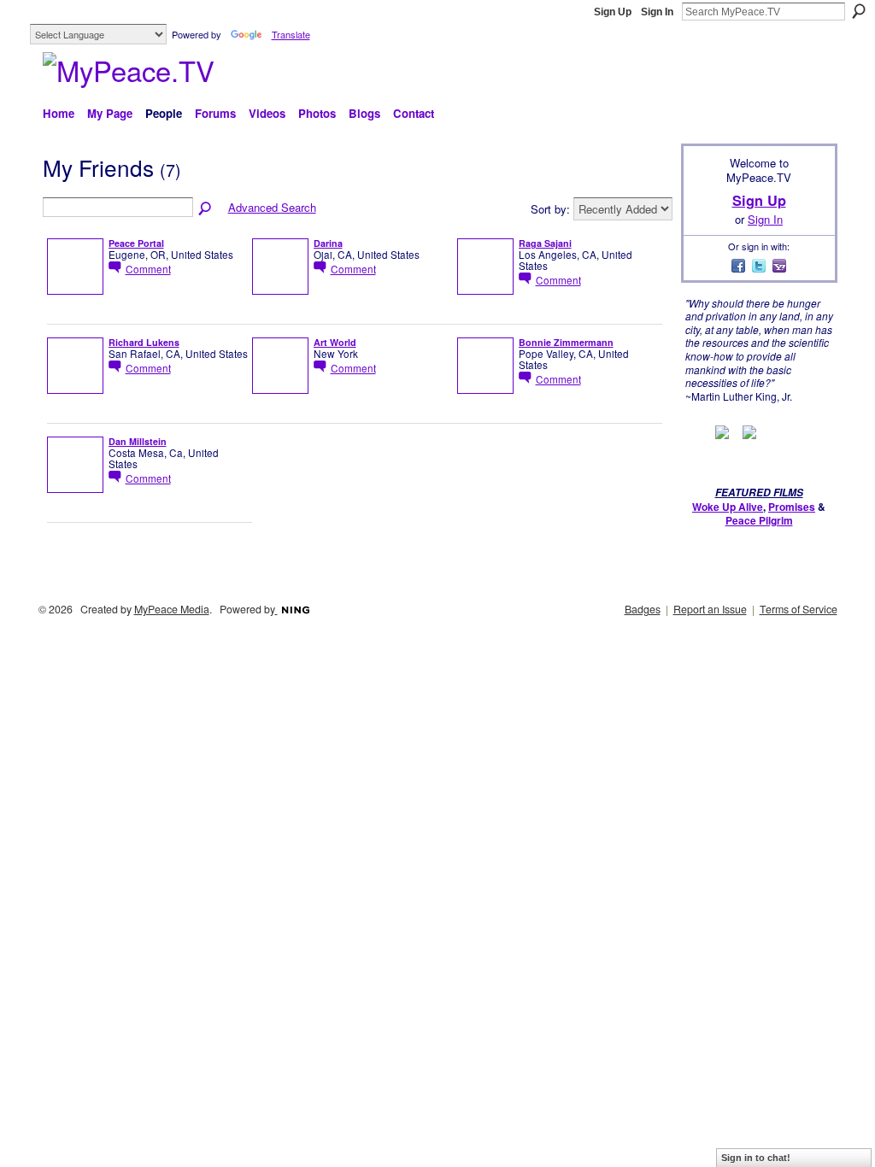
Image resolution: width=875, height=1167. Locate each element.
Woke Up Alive (727, 506)
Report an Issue (710, 609)
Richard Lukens (144, 342)
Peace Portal (136, 243)
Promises (791, 506)
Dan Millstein (138, 441)
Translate (291, 34)
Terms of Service (798, 609)
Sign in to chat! (755, 1157)
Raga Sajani (545, 243)
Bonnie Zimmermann (566, 342)
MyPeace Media (171, 609)
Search (859, 11)
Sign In (657, 12)
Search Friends (206, 209)
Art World (335, 342)
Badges (643, 609)
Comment (148, 268)
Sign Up (612, 12)
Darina (328, 243)
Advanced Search (272, 207)
